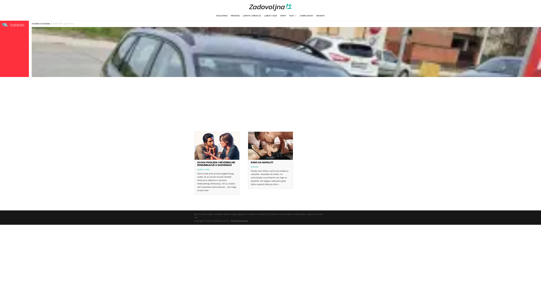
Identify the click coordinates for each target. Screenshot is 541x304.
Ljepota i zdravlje (252, 16)
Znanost (320, 16)
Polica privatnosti (239, 221)
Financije (235, 16)
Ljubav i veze (270, 16)
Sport (283, 16)
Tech (291, 16)
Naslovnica (222, 16)
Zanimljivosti (306, 16)
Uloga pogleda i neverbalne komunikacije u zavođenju (216, 163)
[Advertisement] (270, 99)
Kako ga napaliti (262, 162)
